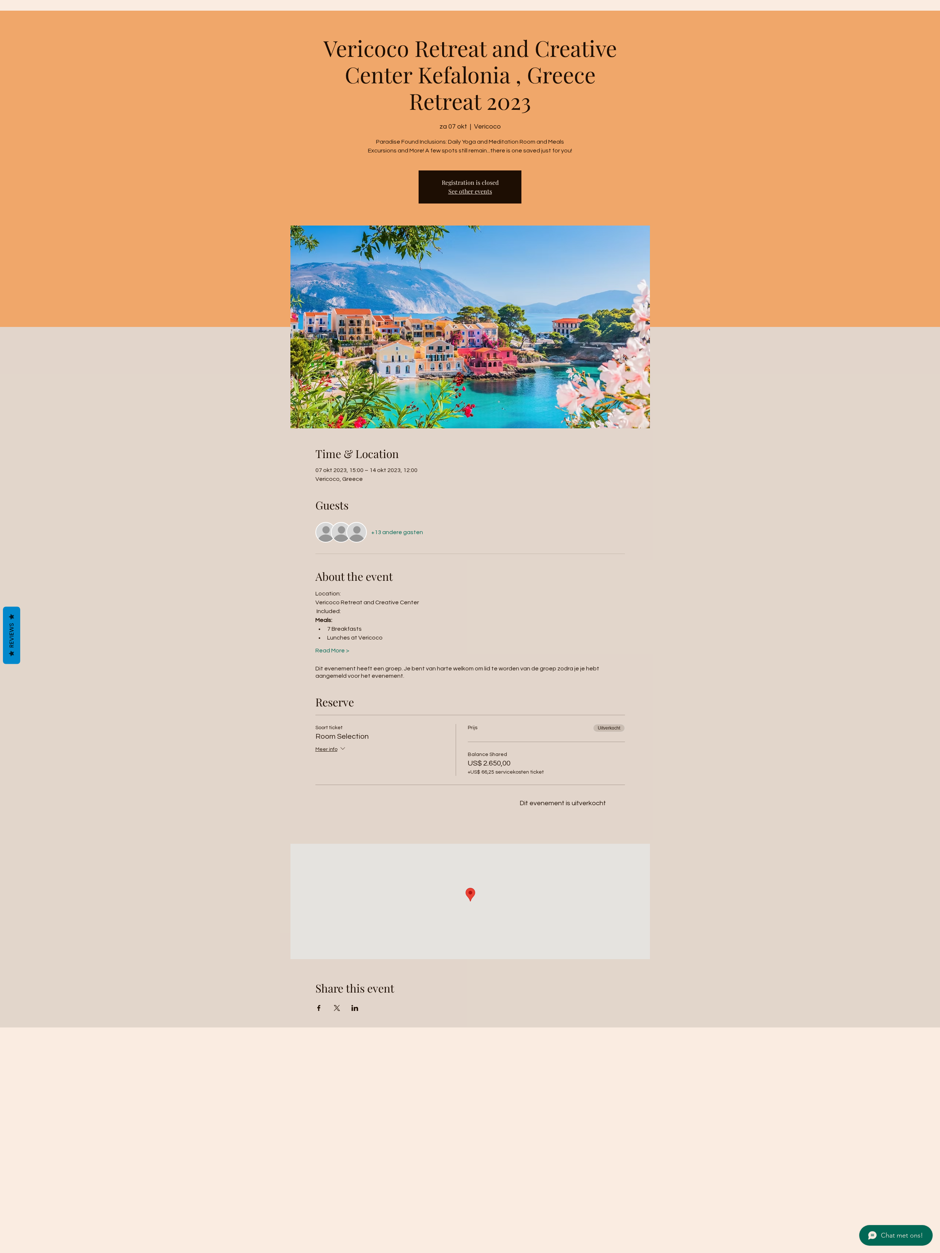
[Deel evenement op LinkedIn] (354, 1008)
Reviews (11, 635)
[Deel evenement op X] (336, 1008)
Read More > (332, 650)
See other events (470, 191)
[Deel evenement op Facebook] (318, 1008)
